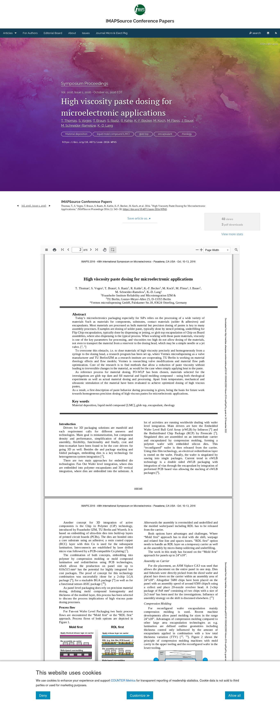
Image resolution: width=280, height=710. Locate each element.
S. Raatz (113, 121)
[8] (71, 579)
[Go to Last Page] (96, 249)
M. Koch (159, 121)
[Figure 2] (197, 637)
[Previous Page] (68, 249)
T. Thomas (69, 121)
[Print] (54, 249)
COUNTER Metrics (123, 680)
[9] (113, 579)
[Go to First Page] (62, 249)
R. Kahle (127, 121)
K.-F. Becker (143, 121)
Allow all (236, 695)
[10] (104, 583)
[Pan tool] (104, 249)
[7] (126, 550)
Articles (8, 33)
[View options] (46, 250)
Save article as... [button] (138, 218)
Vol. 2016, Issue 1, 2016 (76, 92)
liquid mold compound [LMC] (113, 134)
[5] (215, 432)
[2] (84, 346)
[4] (210, 428)
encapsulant (165, 134)
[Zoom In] (201, 249)
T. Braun (99, 121)
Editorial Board (53, 33)
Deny (44, 695)
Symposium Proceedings (84, 83)
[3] (102, 455)
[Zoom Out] (197, 249)
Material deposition (76, 134)
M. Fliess (173, 121)
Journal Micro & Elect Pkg (111, 33)
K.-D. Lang (105, 126)
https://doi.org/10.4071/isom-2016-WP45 (89, 142)
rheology (187, 134)
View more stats (232, 234)
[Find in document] (236, 249)
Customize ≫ (141, 695)
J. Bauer (187, 121)
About (72, 33)
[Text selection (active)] (112, 249)
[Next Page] (90, 249)
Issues (86, 33)
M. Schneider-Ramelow (78, 126)
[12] (182, 636)
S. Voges (85, 121)
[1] (82, 346)
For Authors (30, 33)
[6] (157, 471)
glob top (143, 134)
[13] (187, 636)
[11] (212, 597)
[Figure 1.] (64, 622)
